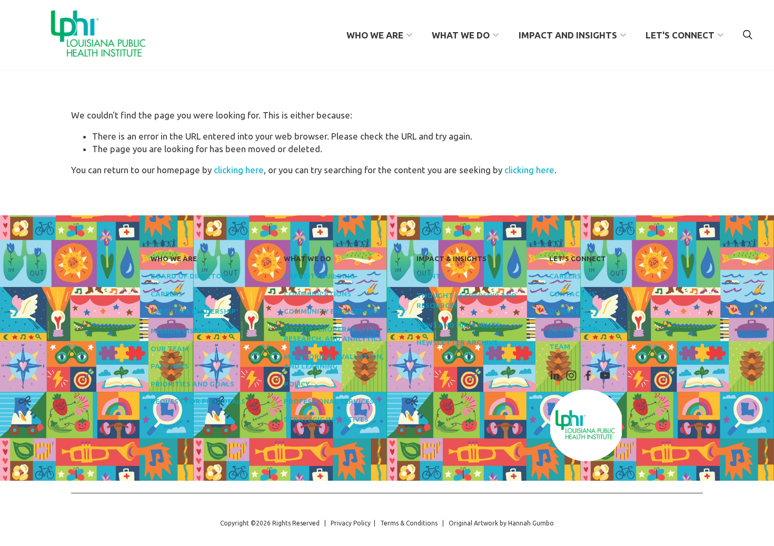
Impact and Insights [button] (568, 35)
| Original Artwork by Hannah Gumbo (496, 523)
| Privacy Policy (346, 523)
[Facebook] (588, 375)
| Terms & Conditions (404, 523)
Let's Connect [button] (680, 35)
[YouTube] (605, 375)
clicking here (239, 170)
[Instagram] (571, 375)
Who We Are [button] (374, 35)
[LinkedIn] (554, 375)
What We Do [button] (461, 35)
